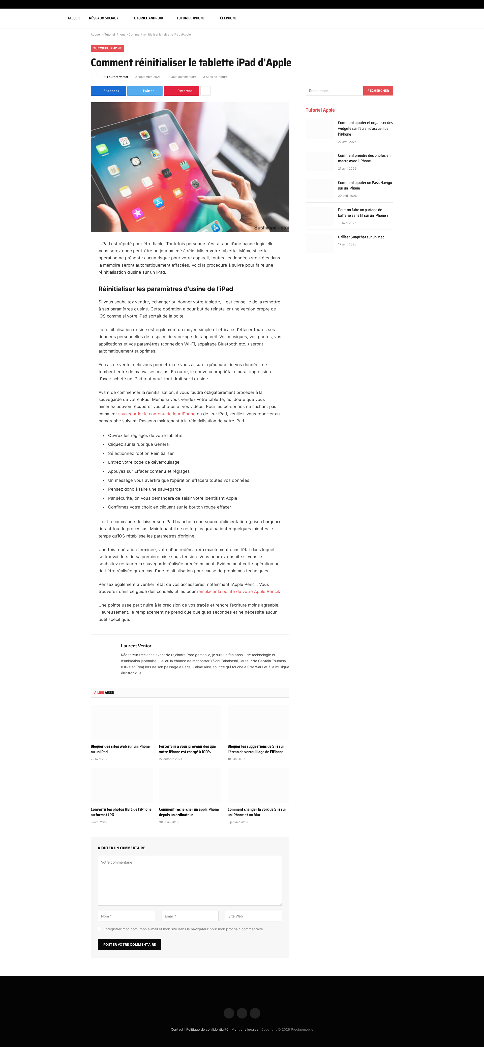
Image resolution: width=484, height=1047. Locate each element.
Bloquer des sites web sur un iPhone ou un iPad (120, 749)
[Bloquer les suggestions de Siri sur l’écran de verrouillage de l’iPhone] (258, 722)
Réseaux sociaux (104, 18)
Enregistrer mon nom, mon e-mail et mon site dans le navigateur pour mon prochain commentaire (183, 929)
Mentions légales (244, 1029)
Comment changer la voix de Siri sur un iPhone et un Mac (257, 812)
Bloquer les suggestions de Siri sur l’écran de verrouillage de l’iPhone (256, 749)
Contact (177, 1029)
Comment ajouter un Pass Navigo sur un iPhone (365, 186)
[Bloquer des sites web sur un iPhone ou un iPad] (122, 722)
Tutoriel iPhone (190, 18)
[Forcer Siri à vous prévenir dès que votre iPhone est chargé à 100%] (190, 722)
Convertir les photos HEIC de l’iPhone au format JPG (121, 812)
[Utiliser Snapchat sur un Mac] (320, 243)
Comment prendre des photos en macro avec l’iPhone (364, 158)
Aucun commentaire (182, 77)
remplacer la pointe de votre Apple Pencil (238, 591)
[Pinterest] (73, 295)
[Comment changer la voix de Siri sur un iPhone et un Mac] (258, 785)
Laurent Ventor (117, 77)
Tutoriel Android (147, 18)
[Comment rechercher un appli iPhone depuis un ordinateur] (190, 785)
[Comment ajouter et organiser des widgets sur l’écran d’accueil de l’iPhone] (320, 129)
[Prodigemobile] (31, 18)
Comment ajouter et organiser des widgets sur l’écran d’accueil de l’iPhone (365, 128)
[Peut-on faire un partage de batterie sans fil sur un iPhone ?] (320, 216)
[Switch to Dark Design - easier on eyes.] (467, 18)
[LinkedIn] (73, 282)
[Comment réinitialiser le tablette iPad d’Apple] (190, 167)
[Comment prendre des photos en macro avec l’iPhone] (320, 161)
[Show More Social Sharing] (205, 91)
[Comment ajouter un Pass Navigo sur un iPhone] (320, 189)
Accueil (74, 18)
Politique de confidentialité (207, 1029)
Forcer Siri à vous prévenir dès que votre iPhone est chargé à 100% (187, 749)
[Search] (474, 18)
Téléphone (227, 18)
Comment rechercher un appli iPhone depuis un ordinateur (189, 812)
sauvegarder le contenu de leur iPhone (157, 413)
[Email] (73, 308)
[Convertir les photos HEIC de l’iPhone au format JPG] (122, 785)
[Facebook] (73, 257)
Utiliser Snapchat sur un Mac (361, 237)
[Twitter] (73, 270)
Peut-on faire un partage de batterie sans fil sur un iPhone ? (363, 213)
